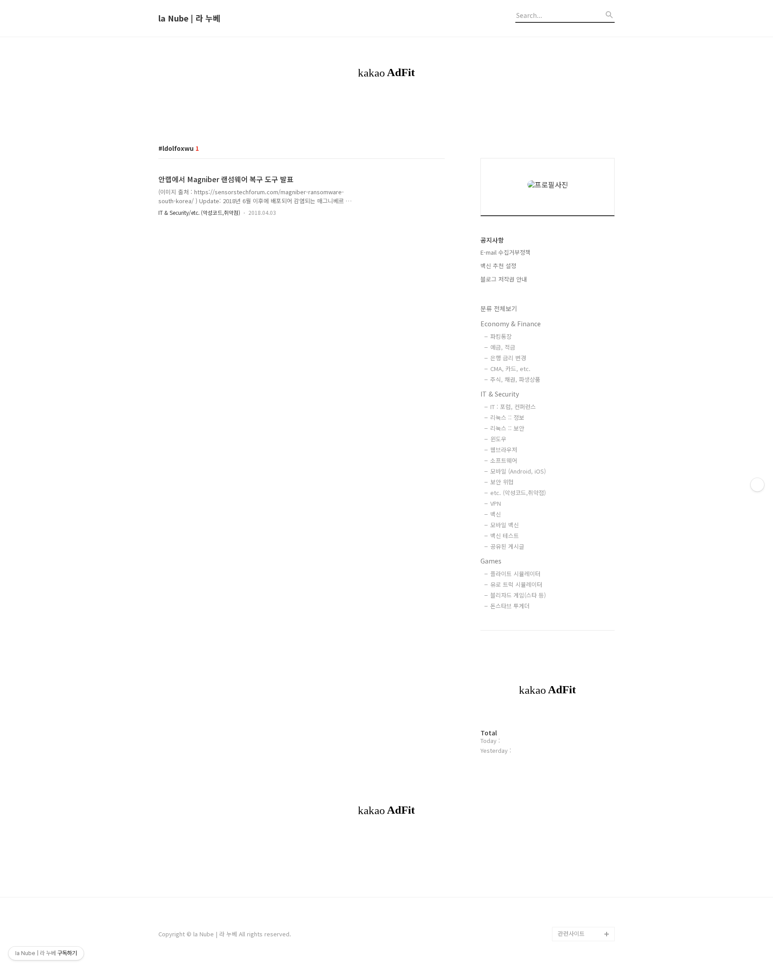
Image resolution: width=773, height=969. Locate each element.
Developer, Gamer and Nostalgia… (583, 769)
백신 (495, 514)
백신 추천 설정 (498, 265)
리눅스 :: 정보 (507, 417)
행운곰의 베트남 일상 (584, 833)
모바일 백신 (504, 525)
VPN (495, 503)
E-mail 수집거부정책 (505, 252)
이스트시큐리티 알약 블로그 (583, 611)
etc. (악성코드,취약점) (518, 492)
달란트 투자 (572, 919)
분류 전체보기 (498, 308)
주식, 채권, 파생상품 (515, 379)
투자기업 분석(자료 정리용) (585, 883)
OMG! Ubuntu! (577, 561)
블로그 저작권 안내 (503, 279)
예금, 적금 (502, 347)
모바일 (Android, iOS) (518, 471)
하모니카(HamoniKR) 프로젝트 (584, 697)
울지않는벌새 (574, 633)
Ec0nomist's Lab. (581, 819)
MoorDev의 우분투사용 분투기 (585, 740)
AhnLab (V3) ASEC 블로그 (585, 668)
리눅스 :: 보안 (507, 428)
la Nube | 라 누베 (189, 18)
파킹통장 (501, 336)
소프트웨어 (503, 460)
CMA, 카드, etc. (510, 368)
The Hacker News (582, 576)
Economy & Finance (510, 323)
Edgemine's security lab (586, 797)
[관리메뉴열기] (757, 484)
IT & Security (499, 393)
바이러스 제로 (575, 533)
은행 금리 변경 (508, 358)
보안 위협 (502, 482)
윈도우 (498, 439)
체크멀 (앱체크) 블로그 (586, 647)
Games (490, 560)
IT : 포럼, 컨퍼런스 (513, 406)
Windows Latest (580, 590)
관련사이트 (571, 933)
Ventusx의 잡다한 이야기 (584, 855)
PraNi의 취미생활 (579, 719)
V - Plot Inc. (573, 905)
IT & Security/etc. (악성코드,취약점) (199, 212)
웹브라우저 (503, 449)
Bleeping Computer (584, 547)
